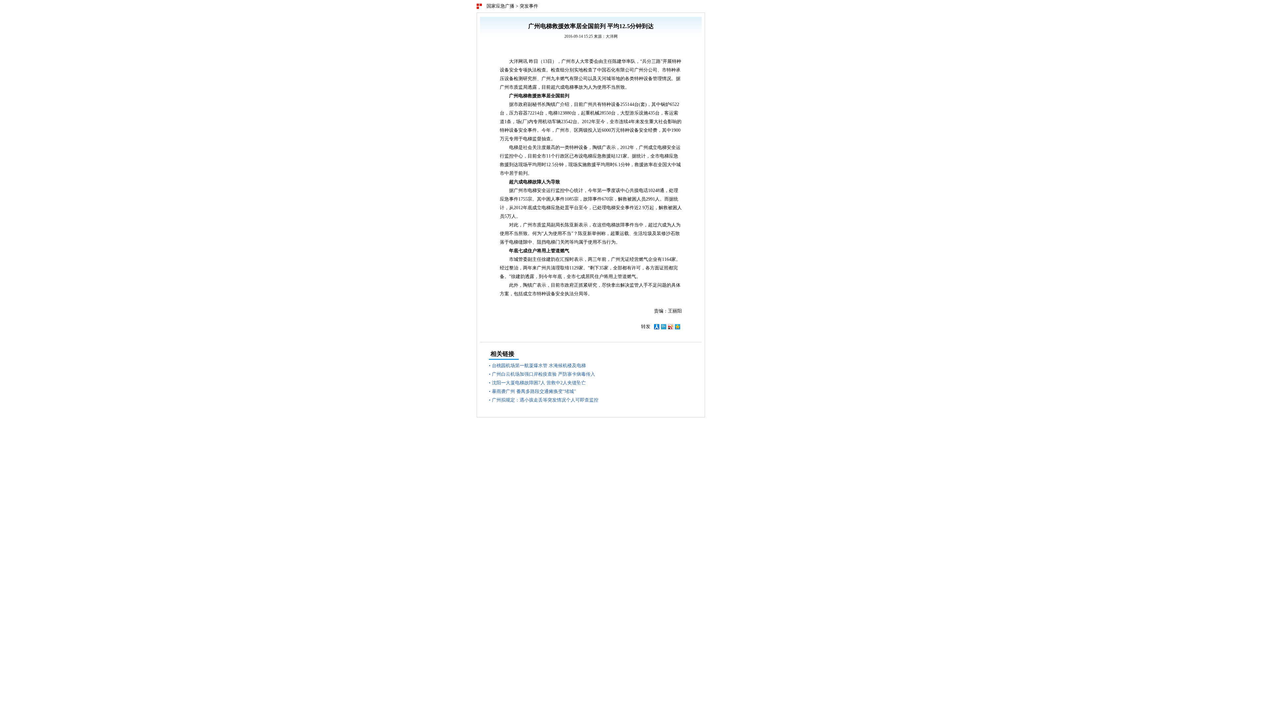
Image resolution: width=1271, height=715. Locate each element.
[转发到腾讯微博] (663, 327)
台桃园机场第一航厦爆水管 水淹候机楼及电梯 (539, 365)
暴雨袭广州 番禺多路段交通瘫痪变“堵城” (534, 391)
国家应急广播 (500, 6)
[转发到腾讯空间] (677, 327)
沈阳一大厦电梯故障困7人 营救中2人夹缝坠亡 (539, 382)
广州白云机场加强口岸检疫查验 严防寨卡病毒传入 (543, 374)
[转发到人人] (656, 327)
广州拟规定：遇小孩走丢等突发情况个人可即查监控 (545, 400)
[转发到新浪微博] (670, 327)
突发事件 (529, 6)
